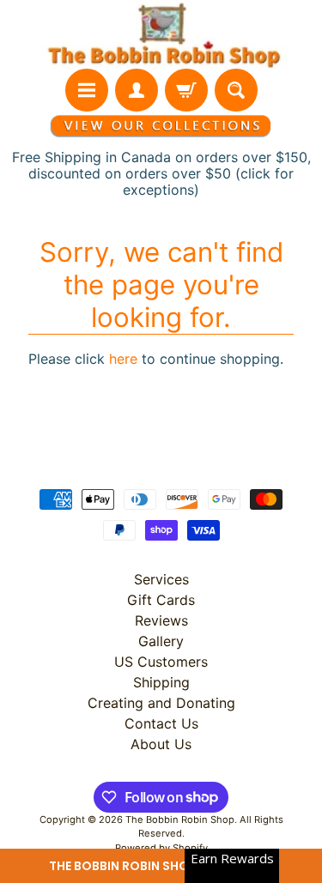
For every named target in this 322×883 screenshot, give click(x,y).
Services (161, 579)
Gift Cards (161, 599)
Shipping (161, 682)
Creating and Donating (161, 702)
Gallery (161, 641)
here (123, 358)
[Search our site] (236, 90)
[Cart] (186, 90)
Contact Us (161, 723)
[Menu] (86, 90)
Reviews (161, 620)
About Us (161, 744)
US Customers (161, 661)
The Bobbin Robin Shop (179, 819)
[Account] (136, 90)
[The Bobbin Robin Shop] (161, 34)
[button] (161, 866)
